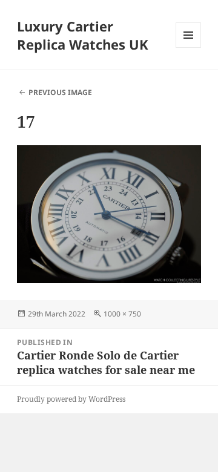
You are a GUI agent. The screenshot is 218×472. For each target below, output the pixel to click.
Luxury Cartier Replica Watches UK (82, 35)
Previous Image (60, 92)
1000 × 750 (122, 314)
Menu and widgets (188, 47)
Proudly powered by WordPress (71, 399)
